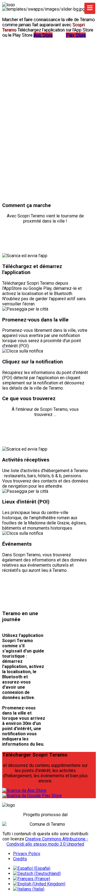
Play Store (76, 35)
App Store (43, 35)
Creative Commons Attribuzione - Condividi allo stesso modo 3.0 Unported (47, 841)
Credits (20, 858)
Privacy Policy (26, 853)
